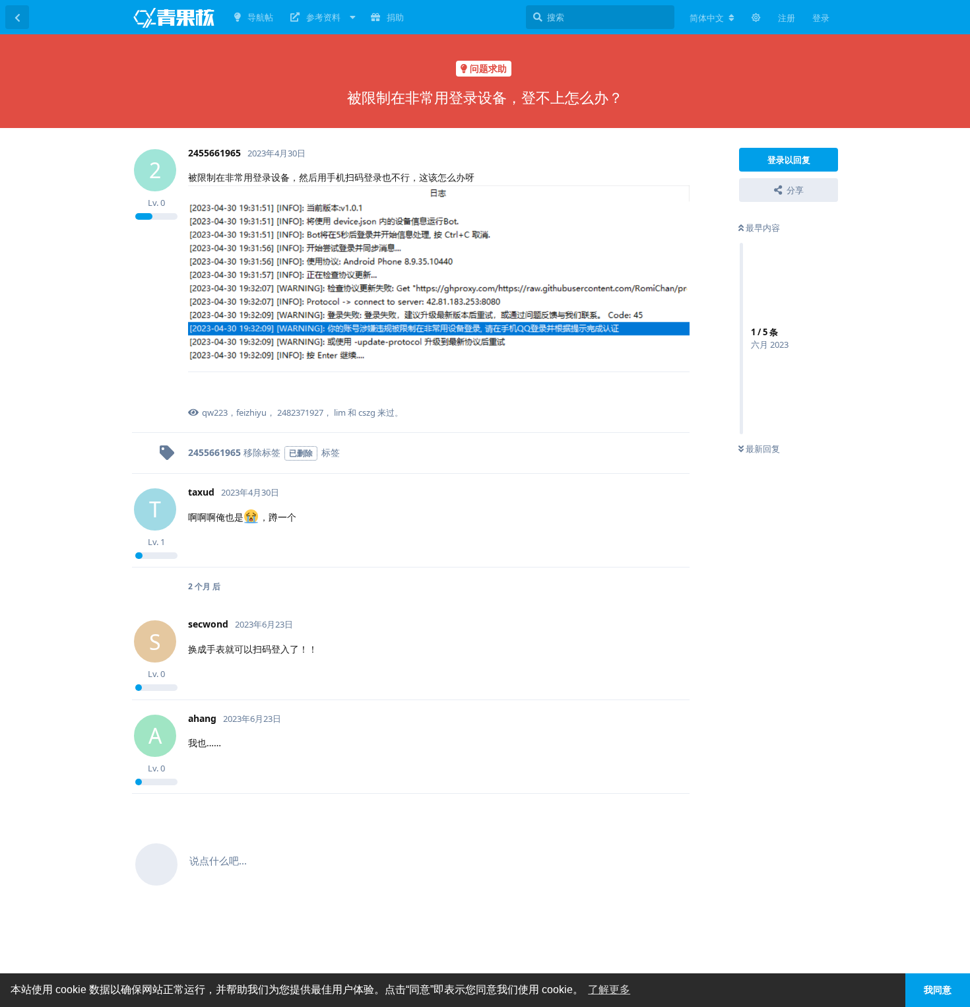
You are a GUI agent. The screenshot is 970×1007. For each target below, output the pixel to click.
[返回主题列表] (17, 17)
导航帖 (260, 17)
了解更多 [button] (609, 989)
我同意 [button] (938, 990)
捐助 (395, 17)
